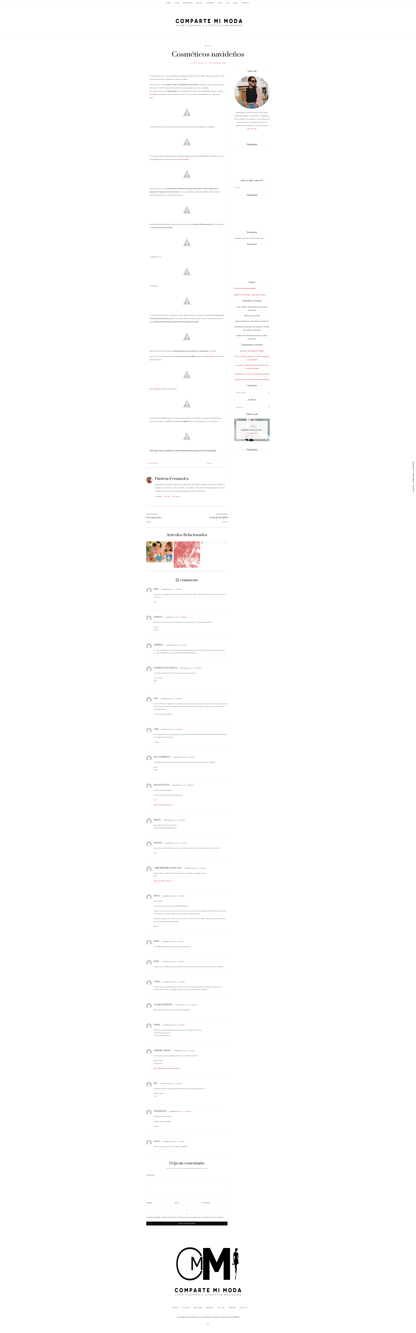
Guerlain (205, 192)
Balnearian (238, 379)
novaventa (239, 365)
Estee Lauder (184, 159)
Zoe (156, 698)
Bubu (156, 941)
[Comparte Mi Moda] (208, 22)
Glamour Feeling (163, 1004)
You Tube (221, 1307)
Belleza (199, 3)
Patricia (158, 617)
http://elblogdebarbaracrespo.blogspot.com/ (167, 1068)
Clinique (155, 94)
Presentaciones (153, 517)
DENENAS (158, 645)
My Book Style (161, 785)
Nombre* (149, 1203)
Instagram (175, 496)
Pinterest (210, 1307)
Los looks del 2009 (218, 517)
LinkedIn (232, 1307)
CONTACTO (245, 3)
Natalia (158, 843)
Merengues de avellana (256, 351)
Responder (179, 589)
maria (157, 1025)
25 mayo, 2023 (252, 434)
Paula (157, 896)
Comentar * (150, 1175)
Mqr (156, 589)
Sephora (158, 389)
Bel (156, 1083)
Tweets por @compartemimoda (245, 288)
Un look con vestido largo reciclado (257, 374)
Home (169, 3)
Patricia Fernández (172, 478)
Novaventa (238, 374)
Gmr (156, 729)
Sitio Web (206, 1203)
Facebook (158, 496)
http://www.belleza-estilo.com (163, 881)
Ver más (254, 129)
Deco (228, 3)
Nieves (157, 820)
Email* (177, 1203)
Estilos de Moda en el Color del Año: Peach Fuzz (252, 321)
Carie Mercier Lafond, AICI (168, 868)
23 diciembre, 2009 (217, 63)
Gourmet (210, 3)
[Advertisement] (252, 162)
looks (252, 425)
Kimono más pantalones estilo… (252, 429)
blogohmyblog (162, 757)
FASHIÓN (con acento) (165, 668)
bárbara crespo (162, 1050)
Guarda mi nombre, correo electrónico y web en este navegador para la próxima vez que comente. (185, 1217)
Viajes (219, 3)
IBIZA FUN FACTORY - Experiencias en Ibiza (250, 295)
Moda (235, 3)
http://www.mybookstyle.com (163, 805)
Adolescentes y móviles (252, 316)
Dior (185, 315)
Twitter (167, 496)
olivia (157, 982)
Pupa (168, 418)
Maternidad (188, 3)
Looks (177, 3)
